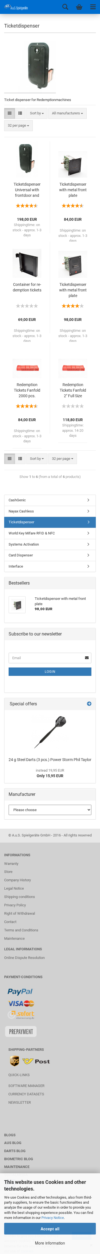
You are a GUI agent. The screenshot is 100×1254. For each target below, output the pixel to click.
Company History (17, 880)
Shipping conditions (19, 897)
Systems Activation (24, 544)
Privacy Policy (15, 905)
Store (8, 872)
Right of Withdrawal (19, 913)
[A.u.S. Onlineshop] (14, 7)
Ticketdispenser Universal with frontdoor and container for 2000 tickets (27, 190)
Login (50, 672)
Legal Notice (14, 888)
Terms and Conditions (21, 930)
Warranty (11, 864)
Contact (10, 922)
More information (50, 1243)
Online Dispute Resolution (24, 958)
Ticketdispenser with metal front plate (73, 190)
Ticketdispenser (21, 522)
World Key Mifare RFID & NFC (32, 533)
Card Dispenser (21, 555)
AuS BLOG (12, 1143)
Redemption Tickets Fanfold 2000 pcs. (27, 390)
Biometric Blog (18, 1159)
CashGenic (17, 500)
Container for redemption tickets (27, 287)
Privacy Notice (52, 1218)
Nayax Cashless (21, 511)
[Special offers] (89, 704)
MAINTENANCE (16, 1167)
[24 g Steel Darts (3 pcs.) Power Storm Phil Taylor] (50, 732)
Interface (16, 566)
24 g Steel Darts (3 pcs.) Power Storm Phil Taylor (50, 759)
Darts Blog (15, 1151)
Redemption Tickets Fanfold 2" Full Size (73, 390)
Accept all (50, 1228)
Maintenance (14, 938)
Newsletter (19, 1102)
